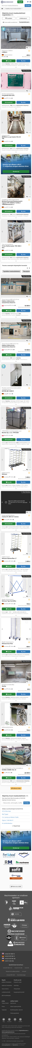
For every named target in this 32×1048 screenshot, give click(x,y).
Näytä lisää (16, 826)
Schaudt (24, 971)
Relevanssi (23, 18)
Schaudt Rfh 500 (11, 975)
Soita (24, 61)
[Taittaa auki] (16, 67)
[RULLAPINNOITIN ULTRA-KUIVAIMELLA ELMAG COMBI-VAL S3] (16, 755)
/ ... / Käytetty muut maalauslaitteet (12, 8)
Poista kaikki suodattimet (10, 22)
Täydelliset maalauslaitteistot (11, 271)
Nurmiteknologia (21, 975)
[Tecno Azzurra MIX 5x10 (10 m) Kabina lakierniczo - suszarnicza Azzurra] (16, 286)
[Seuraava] (29, 38)
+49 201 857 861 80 (10, 958)
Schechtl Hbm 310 (7, 968)
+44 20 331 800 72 (10, 954)
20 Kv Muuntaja (6, 811)
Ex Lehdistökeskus (7, 823)
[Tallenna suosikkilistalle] (29, 51)
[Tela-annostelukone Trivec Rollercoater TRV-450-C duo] (16, 231)
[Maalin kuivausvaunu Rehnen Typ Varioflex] (16, 586)
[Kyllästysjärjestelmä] (16, 714)
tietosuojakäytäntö (6, 1045)
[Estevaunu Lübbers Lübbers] (16, 37)
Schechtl (27, 968)
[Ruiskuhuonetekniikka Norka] (16, 671)
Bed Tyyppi (5, 814)
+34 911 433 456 (9, 961)
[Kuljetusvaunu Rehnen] (16, 459)
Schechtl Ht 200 (18, 968)
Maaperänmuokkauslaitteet (13, 971)
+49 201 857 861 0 (10, 956)
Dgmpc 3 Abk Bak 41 (7, 820)
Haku (28, 5)
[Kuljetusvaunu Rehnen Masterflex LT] (16, 544)
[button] (30, 1)
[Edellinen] (2, 38)
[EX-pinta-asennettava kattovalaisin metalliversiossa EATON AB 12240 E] (16, 375)
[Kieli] (28, 1)
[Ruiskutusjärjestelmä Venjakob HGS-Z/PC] (16, 81)
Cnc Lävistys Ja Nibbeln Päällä (10, 817)
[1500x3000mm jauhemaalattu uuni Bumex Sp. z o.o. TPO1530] (16, 418)
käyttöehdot (15, 1045)
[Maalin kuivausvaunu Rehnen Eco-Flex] (16, 629)
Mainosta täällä (16, 886)
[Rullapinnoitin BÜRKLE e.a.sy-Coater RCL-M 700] (16, 122)
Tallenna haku (16, 788)
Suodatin (9, 18)
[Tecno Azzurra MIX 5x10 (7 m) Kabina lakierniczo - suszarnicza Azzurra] (16, 331)
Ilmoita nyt (16, 171)
